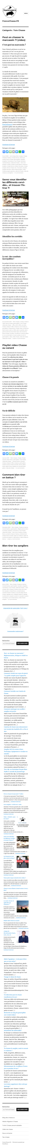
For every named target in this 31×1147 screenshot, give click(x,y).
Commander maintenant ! (15, 631)
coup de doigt (19, 592)
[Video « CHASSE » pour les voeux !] (23, 823)
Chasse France (15, 157)
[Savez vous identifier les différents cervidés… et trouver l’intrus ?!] (23, 842)
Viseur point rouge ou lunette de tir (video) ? (15, 878)
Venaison (23, 161)
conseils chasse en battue (12, 534)
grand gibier (17, 159)
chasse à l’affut (10, 326)
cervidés (24, 325)
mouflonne (18, 333)
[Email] (13, 151)
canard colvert (16, 461)
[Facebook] (4, 151)
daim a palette (20, 330)
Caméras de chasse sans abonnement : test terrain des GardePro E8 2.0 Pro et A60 (16, 729)
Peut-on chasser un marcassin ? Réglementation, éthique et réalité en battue (16, 655)
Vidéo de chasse (7, 1129)
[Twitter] (7, 151)
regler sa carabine (18, 535)
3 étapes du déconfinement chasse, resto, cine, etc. (10, 933)
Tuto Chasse (17, 161)
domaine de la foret (11, 331)
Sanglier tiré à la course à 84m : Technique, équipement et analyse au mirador (16, 751)
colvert (20, 464)
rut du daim (9, 335)
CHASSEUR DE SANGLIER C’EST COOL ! (15, 608)
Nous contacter (7, 1133)
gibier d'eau (9, 466)
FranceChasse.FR (10, 21)
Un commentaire (18, 172)
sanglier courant (14, 596)
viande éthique (6, 162)
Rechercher (6, 640)
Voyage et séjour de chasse (12, 977)
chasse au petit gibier (20, 463)
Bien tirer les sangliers (15, 545)
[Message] (10, 151)
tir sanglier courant (23, 596)
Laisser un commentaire (18, 338)
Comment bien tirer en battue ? (13, 476)
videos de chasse (15, 162)
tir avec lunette (16, 335)
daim (7, 330)
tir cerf (22, 335)
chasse (9, 164)
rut (4, 335)
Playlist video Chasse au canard (11, 920)
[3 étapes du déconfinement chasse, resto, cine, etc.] (23, 937)
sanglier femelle (6, 169)
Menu (26, 13)
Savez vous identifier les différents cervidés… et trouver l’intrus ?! (14, 183)
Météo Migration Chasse (10, 1121)
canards (22, 461)
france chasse (9, 159)
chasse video (19, 328)
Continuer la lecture (8, 144)
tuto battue (5, 597)
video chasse (16, 336)
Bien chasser (19, 156)
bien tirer (21, 589)
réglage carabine (18, 594)
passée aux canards (18, 466)
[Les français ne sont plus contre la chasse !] (23, 862)
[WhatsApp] (19, 151)
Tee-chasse (5, 1137)
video (10, 336)
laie (15, 167)
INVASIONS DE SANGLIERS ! (13, 1030)
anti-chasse (13, 156)
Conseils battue (6, 529)
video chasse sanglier (16, 169)
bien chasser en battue (13, 589)
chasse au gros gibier (16, 164)
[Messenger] (16, 151)
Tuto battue (11, 161)
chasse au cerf (18, 326)
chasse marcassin (19, 166)
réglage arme (9, 594)
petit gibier (16, 459)
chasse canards (14, 464)
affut (13, 325)
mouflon (12, 333)
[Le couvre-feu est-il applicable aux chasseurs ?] (23, 906)
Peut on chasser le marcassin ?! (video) (13, 38)
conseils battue (21, 591)
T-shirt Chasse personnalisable (12, 1125)
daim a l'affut (12, 330)
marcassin (19, 167)
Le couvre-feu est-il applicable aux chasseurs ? (9, 902)
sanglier (23, 159)
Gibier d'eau (10, 459)
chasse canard (6, 464)
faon (18, 331)
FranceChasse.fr (7, 124)
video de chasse (19, 171)
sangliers (4, 161)
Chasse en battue (6, 157)
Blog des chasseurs (8, 1117)
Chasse (25, 156)
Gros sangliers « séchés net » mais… (13, 804)
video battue (16, 537)
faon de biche (23, 331)
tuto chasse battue (13, 597)
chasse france (10, 166)
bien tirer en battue (17, 532)
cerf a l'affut (18, 325)
